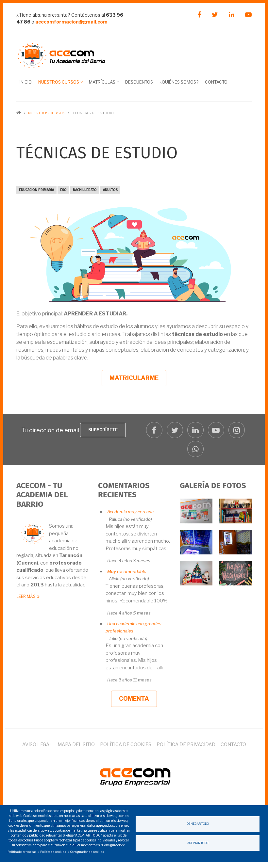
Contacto (216, 82)
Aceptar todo (197, 843)
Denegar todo (198, 823)
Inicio (26, 82)
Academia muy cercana (130, 511)
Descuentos (139, 82)
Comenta (134, 698)
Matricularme (134, 378)
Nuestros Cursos (57, 84)
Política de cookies (125, 744)
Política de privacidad (186, 744)
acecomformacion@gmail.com (71, 21)
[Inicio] (62, 55)
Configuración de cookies (87, 852)
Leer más (26, 596)
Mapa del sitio (76, 744)
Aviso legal (37, 744)
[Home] (134, 775)
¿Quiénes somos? (178, 82)
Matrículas (100, 84)
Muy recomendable (126, 571)
